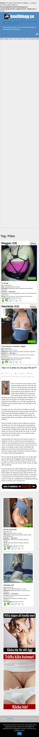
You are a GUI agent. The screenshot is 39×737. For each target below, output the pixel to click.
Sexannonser (14, 376)
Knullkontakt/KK (6, 376)
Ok (19, 733)
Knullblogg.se (10, 718)
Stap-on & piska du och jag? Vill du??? (19, 368)
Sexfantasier (22, 376)
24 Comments (21, 373)
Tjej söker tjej (29, 376)
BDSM (30, 373)
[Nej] (37, 730)
